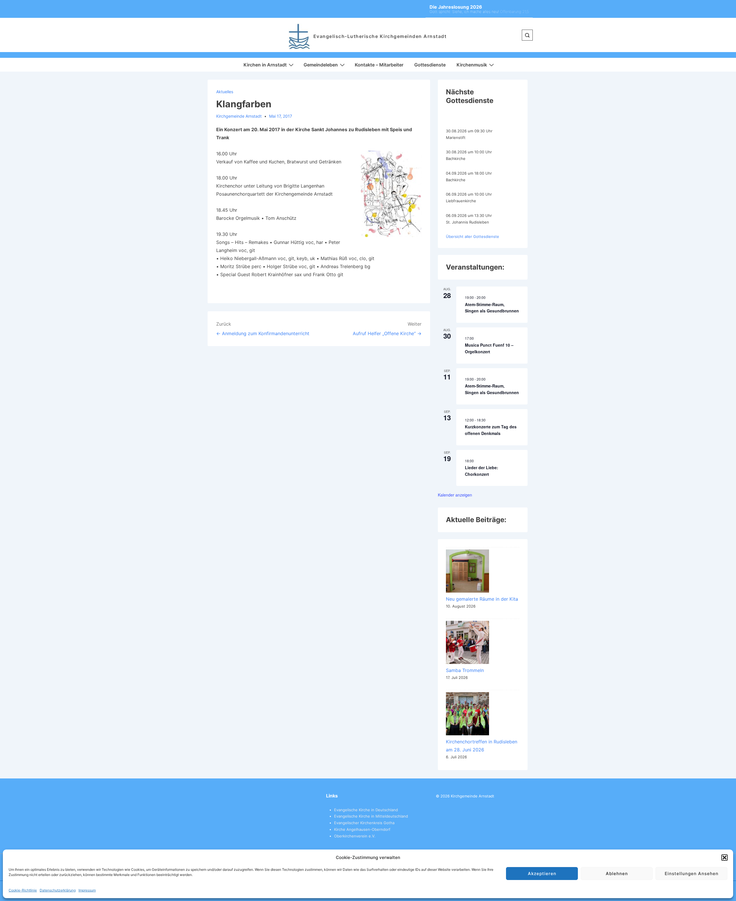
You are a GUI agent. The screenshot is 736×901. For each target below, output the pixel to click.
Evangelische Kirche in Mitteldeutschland (371, 816)
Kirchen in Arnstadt (265, 65)
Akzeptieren (542, 873)
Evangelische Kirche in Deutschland (366, 810)
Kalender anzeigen (455, 495)
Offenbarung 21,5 (514, 11)
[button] (724, 857)
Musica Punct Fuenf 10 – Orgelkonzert (489, 348)
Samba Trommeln (465, 670)
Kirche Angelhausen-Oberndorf (362, 829)
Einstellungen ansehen (691, 873)
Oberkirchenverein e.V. (354, 836)
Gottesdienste (430, 65)
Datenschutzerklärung (58, 890)
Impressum (87, 890)
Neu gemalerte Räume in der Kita (482, 599)
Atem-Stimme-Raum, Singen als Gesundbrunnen (492, 307)
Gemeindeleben (321, 65)
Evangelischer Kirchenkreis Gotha (364, 822)
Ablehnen (617, 873)
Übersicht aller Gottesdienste (472, 236)
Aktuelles (224, 91)
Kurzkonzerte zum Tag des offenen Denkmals (491, 430)
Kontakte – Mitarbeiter (379, 65)
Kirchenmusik (472, 65)
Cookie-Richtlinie (23, 890)
